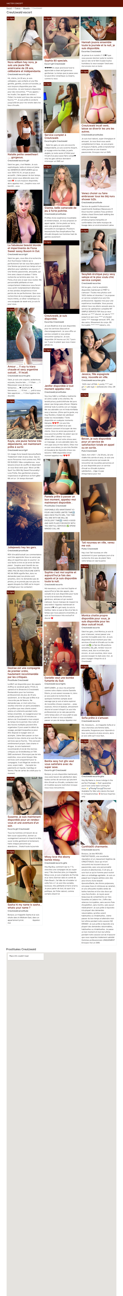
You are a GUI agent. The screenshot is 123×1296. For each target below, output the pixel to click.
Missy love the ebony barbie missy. (57, 858)
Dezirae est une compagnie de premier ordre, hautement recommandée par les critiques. (24, 672)
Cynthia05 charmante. (95, 846)
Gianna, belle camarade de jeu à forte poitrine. (60, 209)
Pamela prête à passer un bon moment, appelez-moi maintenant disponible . (60, 499)
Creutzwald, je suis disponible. (56, 317)
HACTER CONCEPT (15, 3)
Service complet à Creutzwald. (55, 136)
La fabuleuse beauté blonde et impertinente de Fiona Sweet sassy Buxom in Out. (24, 248)
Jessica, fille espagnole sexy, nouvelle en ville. (95, 376)
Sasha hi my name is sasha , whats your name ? (24, 906)
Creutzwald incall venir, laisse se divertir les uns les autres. (98, 128)
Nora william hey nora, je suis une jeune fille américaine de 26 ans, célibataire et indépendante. (24, 67)
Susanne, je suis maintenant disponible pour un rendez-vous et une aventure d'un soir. (24, 821)
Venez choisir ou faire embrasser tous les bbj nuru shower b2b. (98, 196)
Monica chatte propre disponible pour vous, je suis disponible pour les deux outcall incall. (96, 620)
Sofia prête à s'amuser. (95, 717)
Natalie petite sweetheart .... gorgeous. (23, 156)
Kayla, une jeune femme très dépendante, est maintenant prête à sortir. (24, 443)
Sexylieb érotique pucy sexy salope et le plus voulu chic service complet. (98, 277)
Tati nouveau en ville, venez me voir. (98, 544)
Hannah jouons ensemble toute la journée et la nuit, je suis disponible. (98, 45)
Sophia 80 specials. (56, 60)
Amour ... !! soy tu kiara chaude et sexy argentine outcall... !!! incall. (23, 369)
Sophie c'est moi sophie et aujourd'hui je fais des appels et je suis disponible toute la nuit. (61, 577)
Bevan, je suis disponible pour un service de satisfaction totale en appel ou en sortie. (98, 443)
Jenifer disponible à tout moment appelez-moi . (59, 387)
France (18, 8)
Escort (9, 8)
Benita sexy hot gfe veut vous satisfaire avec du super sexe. (59, 764)
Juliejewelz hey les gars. (22, 547)
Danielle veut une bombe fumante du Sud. (59, 679)
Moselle (26, 8)
